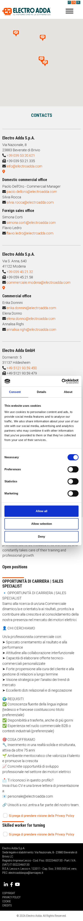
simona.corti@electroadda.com (31, 222)
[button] (45, 63)
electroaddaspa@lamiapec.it (25, 872)
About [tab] (68, 392)
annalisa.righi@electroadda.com (31, 329)
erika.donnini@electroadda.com (31, 308)
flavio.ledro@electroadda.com (30, 233)
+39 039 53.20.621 (21, 155)
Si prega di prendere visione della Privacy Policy (41, 816)
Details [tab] (41, 392)
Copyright (8, 893)
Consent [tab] (15, 392)
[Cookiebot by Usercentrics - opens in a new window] (62, 381)
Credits (7, 905)
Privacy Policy (11, 897)
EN (73, 2)
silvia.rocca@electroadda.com (30, 202)
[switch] (73, 469)
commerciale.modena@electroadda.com (38, 282)
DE (78, 2)
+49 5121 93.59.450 (22, 368)
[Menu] (69, 12)
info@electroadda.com (24, 166)
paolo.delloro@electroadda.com (32, 192)
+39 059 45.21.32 (20, 272)
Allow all (41, 511)
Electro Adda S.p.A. (26, 11)
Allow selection (41, 523)
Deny (41, 536)
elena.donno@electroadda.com (31, 319)
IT (69, 2)
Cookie (6, 901)
